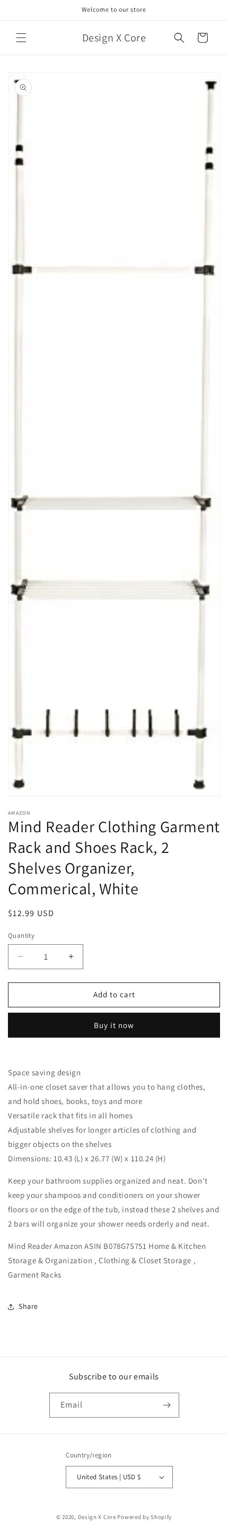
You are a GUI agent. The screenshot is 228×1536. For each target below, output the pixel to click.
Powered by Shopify (144, 1517)
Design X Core (97, 1517)
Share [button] (28, 1306)
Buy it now (114, 1025)
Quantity (21, 935)
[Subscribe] (167, 1405)
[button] (21, 37)
